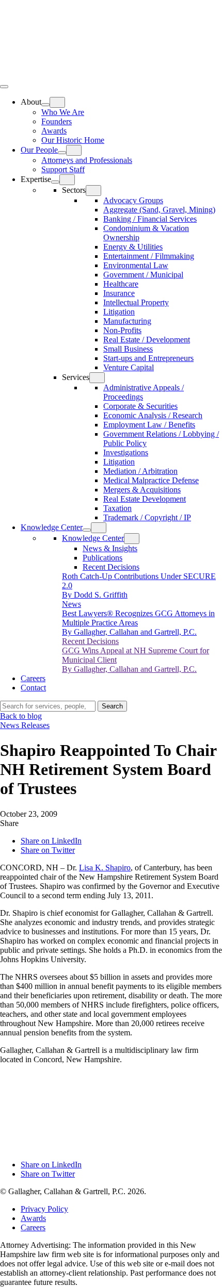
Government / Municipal (143, 274)
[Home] (77, 74)
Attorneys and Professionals (86, 160)
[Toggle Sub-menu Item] (57, 102)
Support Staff (63, 169)
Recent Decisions (111, 567)
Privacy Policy (44, 1208)
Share (9, 823)
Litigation (119, 311)
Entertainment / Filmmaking (148, 256)
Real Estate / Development (146, 339)
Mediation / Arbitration (140, 471)
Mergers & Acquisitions (142, 489)
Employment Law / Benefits (149, 424)
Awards (54, 130)
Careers (33, 678)
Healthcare (120, 283)
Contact (33, 687)
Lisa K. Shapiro (105, 867)
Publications (102, 557)
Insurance (119, 293)
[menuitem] (121, 121)
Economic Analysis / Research (152, 415)
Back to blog (21, 716)
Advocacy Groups (133, 200)
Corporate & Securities (140, 406)
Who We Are (62, 112)
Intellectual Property (136, 302)
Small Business (128, 348)
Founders (56, 121)
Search (112, 706)
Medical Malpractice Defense (151, 480)
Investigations (125, 452)
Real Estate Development (144, 498)
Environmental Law (135, 265)
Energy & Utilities (133, 246)
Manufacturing (127, 321)
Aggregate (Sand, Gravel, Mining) (159, 209)
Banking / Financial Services (150, 218)
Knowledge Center (52, 527)
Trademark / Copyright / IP (147, 517)
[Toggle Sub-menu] (45, 104)
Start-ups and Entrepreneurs (148, 358)
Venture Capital (128, 367)
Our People (39, 149)
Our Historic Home (72, 140)
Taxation (117, 508)
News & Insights (110, 548)
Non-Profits (122, 330)
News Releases (25, 725)
